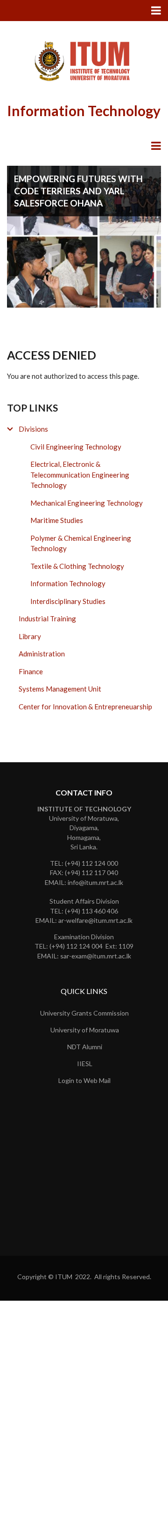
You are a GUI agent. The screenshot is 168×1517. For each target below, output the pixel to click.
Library (30, 636)
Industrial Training (47, 618)
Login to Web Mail (84, 1080)
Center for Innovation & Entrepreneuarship (85, 706)
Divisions (33, 429)
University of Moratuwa (84, 1030)
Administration (42, 653)
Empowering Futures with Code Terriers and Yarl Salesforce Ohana (78, 190)
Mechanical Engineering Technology (86, 503)
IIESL (84, 1064)
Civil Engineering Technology (75, 446)
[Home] (84, 60)
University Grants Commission (84, 1013)
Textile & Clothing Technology (77, 566)
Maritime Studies (56, 520)
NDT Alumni (84, 1047)
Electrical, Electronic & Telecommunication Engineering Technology (79, 474)
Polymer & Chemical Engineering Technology (80, 543)
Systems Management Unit (60, 689)
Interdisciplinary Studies (67, 601)
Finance (31, 671)
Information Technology (67, 583)
